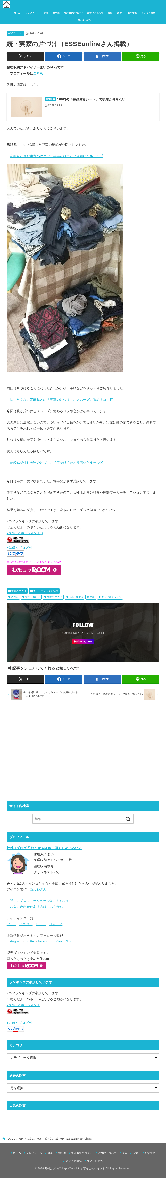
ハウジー (26, 924)
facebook (45, 941)
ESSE (11, 924)
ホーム (17, 13)
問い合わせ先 (84, 20)
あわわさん (38, 889)
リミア (41, 924)
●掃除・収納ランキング (23, 533)
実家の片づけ (15, 33)
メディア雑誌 (148, 13)
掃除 (110, 13)
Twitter (30, 941)
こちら (38, 73)
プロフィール (32, 13)
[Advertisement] (83, 750)
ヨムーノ (56, 924)
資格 (46, 13)
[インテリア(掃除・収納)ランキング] (18, 541)
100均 (120, 13)
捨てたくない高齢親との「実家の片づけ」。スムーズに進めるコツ (60, 399)
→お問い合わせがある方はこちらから (35, 906)
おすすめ (132, 13)
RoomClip (63, 941)
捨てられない (32, 597)
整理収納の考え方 (73, 13)
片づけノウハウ (95, 13)
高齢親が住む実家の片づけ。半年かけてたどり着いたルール (55, 156)
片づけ (14, 597)
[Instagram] (83, 641)
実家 (92, 597)
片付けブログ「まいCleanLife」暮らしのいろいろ (75, 1168)
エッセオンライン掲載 (45, 591)
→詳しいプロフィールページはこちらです (38, 900)
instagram (14, 941)
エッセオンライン (111, 597)
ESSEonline (76, 597)
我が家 (56, 13)
